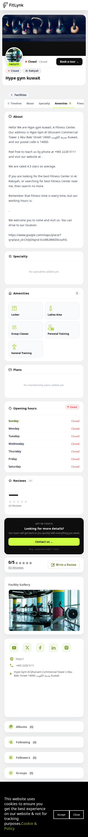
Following (23, 742)
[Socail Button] (14, 647)
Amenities (63, 103)
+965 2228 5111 (25, 665)
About (30, 103)
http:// (20, 659)
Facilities (20, 95)
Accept (61, 814)
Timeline (16, 103)
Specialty (44, 103)
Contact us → (44, 542)
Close (76, 814)
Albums (21, 726)
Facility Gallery (19, 584)
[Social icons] (66, 647)
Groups (21, 773)
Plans (80, 103)
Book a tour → (69, 61)
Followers (23, 757)
